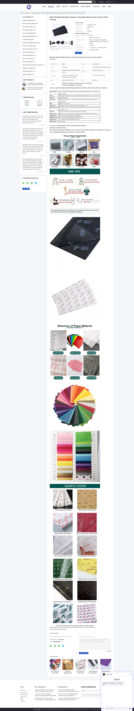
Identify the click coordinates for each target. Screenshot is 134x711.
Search (93, 1)
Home (44, 6)
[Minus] (130, 674)
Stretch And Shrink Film (28, 49)
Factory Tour (74, 6)
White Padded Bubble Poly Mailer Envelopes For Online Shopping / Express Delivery (68, 690)
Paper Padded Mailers (28, 36)
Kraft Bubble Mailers (28, 27)
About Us (65, 6)
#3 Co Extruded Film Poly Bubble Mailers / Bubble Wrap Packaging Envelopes (68, 699)
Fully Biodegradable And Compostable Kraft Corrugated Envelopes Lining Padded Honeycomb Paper (44, 690)
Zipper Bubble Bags (27, 52)
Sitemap (22, 701)
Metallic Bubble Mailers (28, 23)
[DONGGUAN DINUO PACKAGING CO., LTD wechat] (33, 183)
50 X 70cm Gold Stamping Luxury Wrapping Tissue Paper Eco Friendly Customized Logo (105, 672)
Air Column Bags (26, 74)
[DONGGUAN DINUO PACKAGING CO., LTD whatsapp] (28, 183)
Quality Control (86, 6)
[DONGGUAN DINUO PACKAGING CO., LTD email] (24, 183)
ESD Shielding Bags (27, 55)
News (103, 6)
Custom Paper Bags (27, 33)
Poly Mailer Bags (27, 39)
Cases (109, 6)
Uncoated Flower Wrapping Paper (58, 629)
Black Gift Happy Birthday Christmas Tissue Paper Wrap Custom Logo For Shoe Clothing (61, 48)
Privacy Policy (36, 709)
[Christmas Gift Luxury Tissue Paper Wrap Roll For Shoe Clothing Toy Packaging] (80, 664)
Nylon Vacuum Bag (27, 58)
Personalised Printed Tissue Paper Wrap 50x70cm (83, 627)
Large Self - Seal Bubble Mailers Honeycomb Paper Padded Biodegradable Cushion (45, 695)
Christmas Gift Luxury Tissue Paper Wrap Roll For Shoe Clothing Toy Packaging (80, 672)
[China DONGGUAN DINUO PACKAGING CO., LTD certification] (26, 103)
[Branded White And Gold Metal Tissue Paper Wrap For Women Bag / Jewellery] (24, 84)
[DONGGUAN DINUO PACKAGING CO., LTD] (29, 7)
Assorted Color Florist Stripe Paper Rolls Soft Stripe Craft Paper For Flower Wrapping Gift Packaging (55, 672)
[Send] (130, 708)
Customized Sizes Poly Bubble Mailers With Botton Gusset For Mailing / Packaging (68, 695)
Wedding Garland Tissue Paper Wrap (61, 627)
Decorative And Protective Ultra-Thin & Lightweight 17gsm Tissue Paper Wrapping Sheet (93, 672)
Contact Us (96, 6)
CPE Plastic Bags (27, 61)
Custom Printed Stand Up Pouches (31, 65)
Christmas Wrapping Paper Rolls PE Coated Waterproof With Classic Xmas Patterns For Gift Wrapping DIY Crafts (67, 672)
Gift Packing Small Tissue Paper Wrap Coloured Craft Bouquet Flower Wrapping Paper (35, 89)
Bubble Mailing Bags (27, 20)
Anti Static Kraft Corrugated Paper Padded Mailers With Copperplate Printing (45, 699)
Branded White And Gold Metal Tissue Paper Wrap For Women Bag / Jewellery (36, 85)
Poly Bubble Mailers (27, 30)
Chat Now (101, 1)
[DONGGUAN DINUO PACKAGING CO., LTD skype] (37, 183)
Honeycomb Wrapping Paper (30, 42)
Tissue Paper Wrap (35, 13)
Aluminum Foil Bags (27, 68)
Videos (58, 6)
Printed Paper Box (27, 71)
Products (51, 6)
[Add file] (103, 708)
